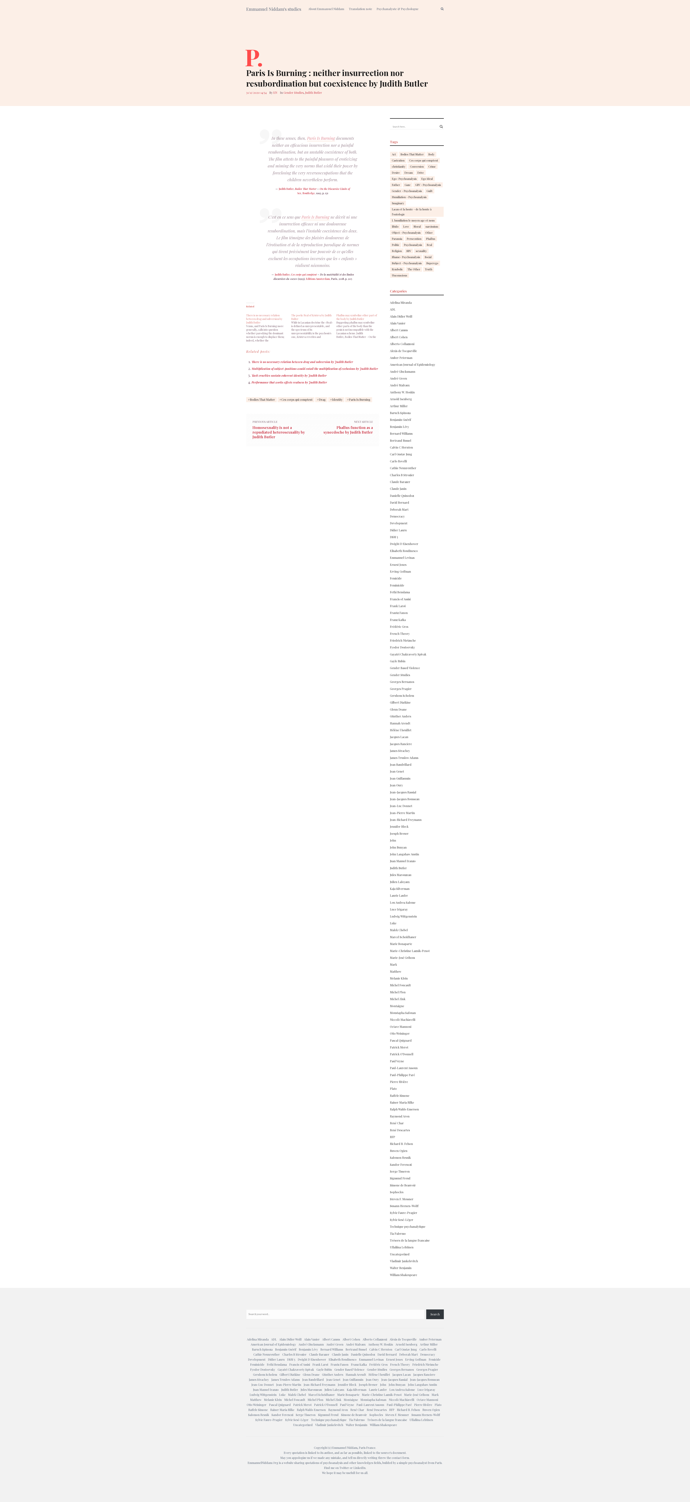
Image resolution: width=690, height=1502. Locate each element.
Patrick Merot (399, 1047)
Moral (417, 226)
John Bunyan (398, 847)
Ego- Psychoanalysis (404, 179)
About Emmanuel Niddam (326, 9)
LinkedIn (359, 1468)
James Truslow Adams (404, 758)
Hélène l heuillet (400, 730)
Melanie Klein (399, 978)
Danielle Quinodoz (402, 496)
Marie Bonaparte (401, 944)
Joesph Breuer (399, 833)
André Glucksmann (402, 371)
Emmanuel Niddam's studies (273, 9)
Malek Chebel (399, 930)
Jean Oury (396, 785)
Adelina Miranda (401, 302)
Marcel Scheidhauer (403, 937)
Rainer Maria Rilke (402, 1102)
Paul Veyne (397, 1061)
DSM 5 (394, 537)
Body (431, 154)
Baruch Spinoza (400, 413)
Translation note (360, 9)
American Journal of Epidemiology (412, 364)
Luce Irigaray (399, 909)
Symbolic (397, 269)
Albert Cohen (399, 337)
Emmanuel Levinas (402, 558)
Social (428, 257)
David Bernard (399, 502)
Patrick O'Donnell (401, 1054)
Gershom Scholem (402, 695)
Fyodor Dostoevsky (402, 647)
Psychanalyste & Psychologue (397, 9)
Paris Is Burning (321, 138)
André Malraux (400, 385)
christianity (398, 166)
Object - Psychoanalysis (406, 232)
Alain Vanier (398, 323)
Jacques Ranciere (401, 744)
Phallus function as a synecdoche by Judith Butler (348, 430)
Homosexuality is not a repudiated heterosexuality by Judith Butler (278, 432)
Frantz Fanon (399, 613)
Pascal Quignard (401, 1040)
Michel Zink (397, 999)
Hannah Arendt (400, 723)
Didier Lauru (398, 530)
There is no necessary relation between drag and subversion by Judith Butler (302, 362)
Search (435, 1314)
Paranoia (397, 239)
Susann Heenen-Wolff (404, 1206)
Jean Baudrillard (400, 764)
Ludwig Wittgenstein (403, 916)
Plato (393, 1088)
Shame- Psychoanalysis (406, 257)
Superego (432, 263)
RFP (392, 1137)
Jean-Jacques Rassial (403, 792)
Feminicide (397, 585)
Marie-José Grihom (402, 958)
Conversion (417, 166)
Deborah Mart (399, 509)
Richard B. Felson (401, 1144)
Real (429, 245)
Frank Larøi (398, 606)
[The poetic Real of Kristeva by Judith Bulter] (313, 324)
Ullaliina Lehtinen (401, 1247)
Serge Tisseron (400, 1171)
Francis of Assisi (400, 599)
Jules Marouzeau (400, 875)
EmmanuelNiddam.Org (263, 1463)
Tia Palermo (398, 1233)
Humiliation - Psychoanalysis (409, 197)
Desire (396, 172)
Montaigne (397, 1006)
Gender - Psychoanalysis (407, 191)
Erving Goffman (400, 571)
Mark (393, 964)
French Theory (400, 634)
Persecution (414, 239)
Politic (395, 245)
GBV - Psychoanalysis (428, 185)
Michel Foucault (400, 985)
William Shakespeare (403, 1275)
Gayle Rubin (397, 661)
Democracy (397, 516)
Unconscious (399, 275)
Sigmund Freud (400, 1178)
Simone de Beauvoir (403, 1185)
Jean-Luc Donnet (401, 806)
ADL (392, 309)
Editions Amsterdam (318, 279)
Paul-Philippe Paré (402, 1075)
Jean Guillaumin (400, 778)
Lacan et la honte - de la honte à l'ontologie (411, 211)
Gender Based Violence (405, 668)
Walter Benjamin (400, 1268)
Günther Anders (400, 716)
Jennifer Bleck (399, 826)
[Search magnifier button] (441, 126)
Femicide (396, 578)
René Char (397, 1123)
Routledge (308, 193)
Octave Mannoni (400, 1027)
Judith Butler (313, 92)
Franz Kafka (398, 620)
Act (394, 154)
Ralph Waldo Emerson (404, 1109)
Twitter (344, 1468)
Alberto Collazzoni (402, 344)
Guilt (430, 191)
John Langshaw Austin (404, 854)
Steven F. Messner (401, 1199)
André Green (398, 378)
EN (275, 92)
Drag (322, 399)
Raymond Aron (400, 1116)
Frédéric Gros (399, 626)
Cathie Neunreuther (403, 468)
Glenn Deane (398, 709)
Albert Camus (399, 330)
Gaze (408, 185)
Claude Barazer (400, 482)
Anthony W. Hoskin (402, 392)
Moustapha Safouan (403, 1013)
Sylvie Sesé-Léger (401, 1220)
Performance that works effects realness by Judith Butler (289, 382)
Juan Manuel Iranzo (403, 861)
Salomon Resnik (400, 1157)
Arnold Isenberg (401, 399)
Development (398, 523)
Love (406, 226)
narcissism (432, 226)
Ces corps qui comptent (304, 274)
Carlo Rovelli (398, 461)
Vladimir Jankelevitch (404, 1261)
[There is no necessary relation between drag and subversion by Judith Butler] (268, 326)
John (393, 840)
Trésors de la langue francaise (410, 1240)
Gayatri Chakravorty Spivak (408, 654)
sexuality (421, 251)
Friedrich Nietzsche (403, 640)
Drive (420, 172)
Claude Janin (398, 489)
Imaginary (398, 203)
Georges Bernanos (402, 682)
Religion (397, 251)
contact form (400, 1458)
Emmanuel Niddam (344, 1448)
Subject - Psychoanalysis (407, 263)
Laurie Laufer (399, 895)
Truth (428, 269)
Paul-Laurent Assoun (404, 1068)
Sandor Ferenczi (401, 1164)
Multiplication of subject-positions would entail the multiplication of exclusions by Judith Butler (315, 369)
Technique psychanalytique (407, 1226)
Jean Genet (397, 771)
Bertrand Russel (400, 440)
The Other (414, 269)
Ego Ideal (427, 179)
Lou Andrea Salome (402, 902)
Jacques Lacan (399, 737)
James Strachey (400, 751)
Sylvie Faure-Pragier (403, 1213)
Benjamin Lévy (399, 427)
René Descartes (400, 1130)
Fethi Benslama (400, 592)
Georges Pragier (401, 689)
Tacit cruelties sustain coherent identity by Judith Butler (289, 375)
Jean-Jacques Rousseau (404, 799)
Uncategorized (400, 1254)
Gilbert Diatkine (400, 702)
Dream (408, 172)
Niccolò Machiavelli (402, 1020)
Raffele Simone (399, 1095)
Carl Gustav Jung (401, 454)
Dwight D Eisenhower (404, 544)
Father (396, 185)
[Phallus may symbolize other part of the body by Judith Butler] (358, 324)
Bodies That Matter (305, 189)
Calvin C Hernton (401, 447)
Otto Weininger (400, 1033)
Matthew (395, 971)
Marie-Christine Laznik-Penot (410, 951)
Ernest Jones (398, 565)
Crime (432, 166)
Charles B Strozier (402, 475)
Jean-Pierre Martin (402, 813)
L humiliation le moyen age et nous (413, 220)
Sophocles (396, 1192)
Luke (393, 923)
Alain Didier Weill (401, 316)
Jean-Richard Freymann (406, 820)
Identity (337, 399)
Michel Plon (398, 992)
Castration (398, 160)
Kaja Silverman (400, 889)
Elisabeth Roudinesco (404, 551)
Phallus (430, 239)
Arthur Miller (399, 406)
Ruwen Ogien (398, 1151)
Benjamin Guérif (400, 420)
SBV (408, 251)
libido (395, 226)
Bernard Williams (401, 433)
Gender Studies (294, 92)
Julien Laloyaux (400, 882)
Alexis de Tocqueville (403, 351)
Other (429, 232)
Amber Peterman (401, 358)
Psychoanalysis (413, 245)
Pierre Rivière (399, 1082)
